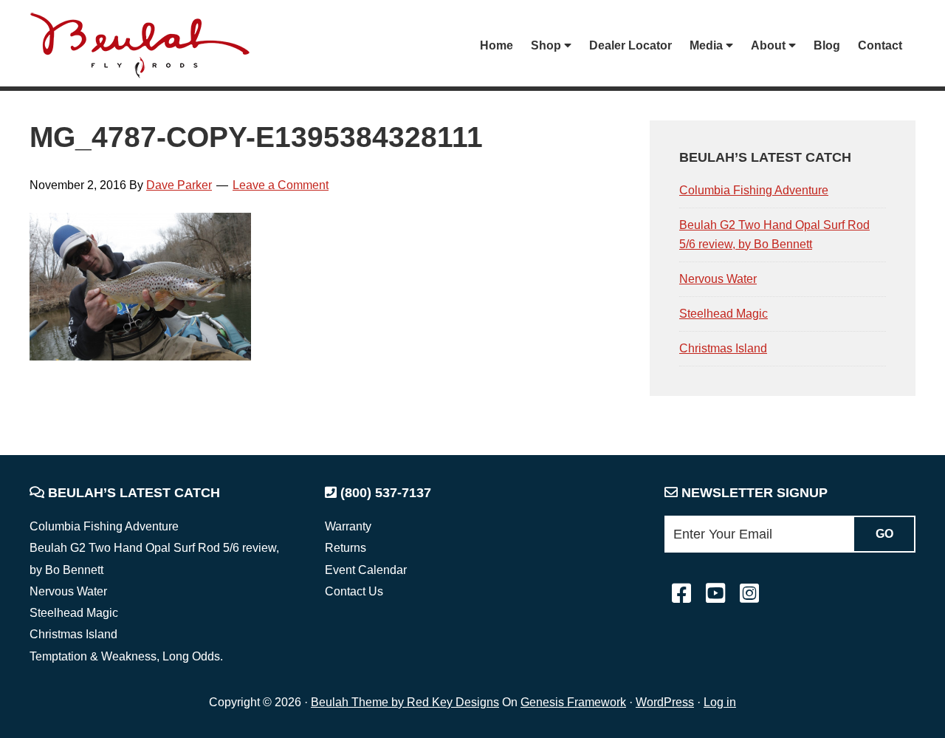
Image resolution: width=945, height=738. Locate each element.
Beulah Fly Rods (147, 45)
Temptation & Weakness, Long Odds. (126, 656)
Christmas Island (723, 348)
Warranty (348, 526)
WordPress (665, 702)
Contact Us (354, 591)
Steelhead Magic (723, 313)
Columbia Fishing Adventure (753, 190)
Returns (345, 547)
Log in (720, 702)
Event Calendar (366, 570)
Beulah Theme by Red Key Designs (405, 702)
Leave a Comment (281, 185)
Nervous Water (718, 279)
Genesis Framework (573, 702)
